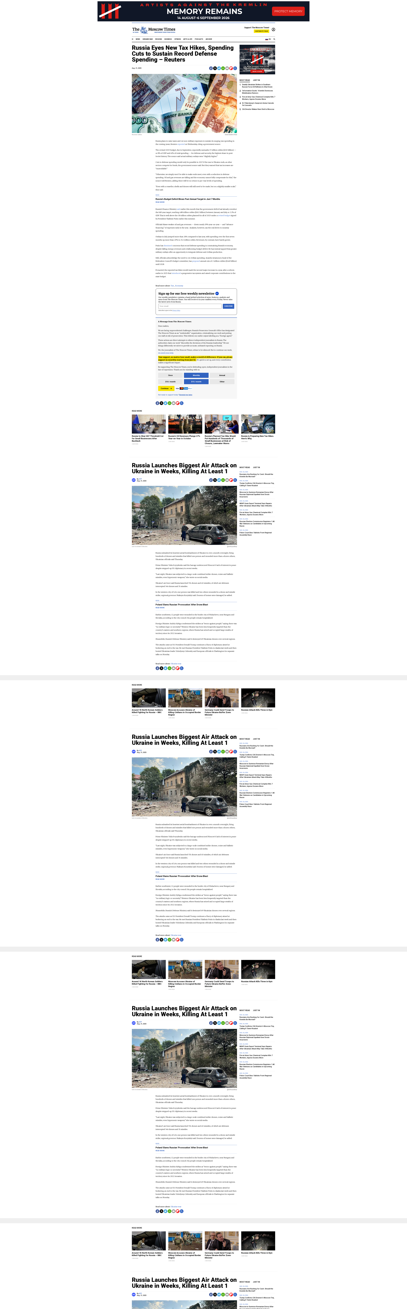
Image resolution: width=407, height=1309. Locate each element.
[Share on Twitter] (215, 68)
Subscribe (228, 306)
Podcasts (199, 39)
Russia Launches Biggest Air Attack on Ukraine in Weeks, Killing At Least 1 (184, 468)
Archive (209, 39)
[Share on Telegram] (219, 68)
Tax (172, 286)
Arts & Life (187, 39)
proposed (196, 261)
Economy (179, 286)
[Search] (274, 39)
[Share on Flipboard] (231, 68)
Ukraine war (176, 664)
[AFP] (134, 480)
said (178, 209)
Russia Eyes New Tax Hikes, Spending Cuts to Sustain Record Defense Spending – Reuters (183, 53)
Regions (158, 39)
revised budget (224, 215)
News (138, 39)
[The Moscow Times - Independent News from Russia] (153, 29)
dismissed (168, 246)
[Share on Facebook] (211, 68)
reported (181, 144)
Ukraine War (148, 39)
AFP (140, 479)
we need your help (165, 353)
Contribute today (261, 31)
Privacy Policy (176, 310)
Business (168, 39)
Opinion (177, 39)
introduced (176, 273)
